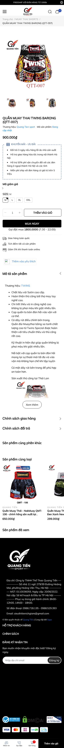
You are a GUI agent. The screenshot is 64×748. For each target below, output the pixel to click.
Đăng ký (54, 660)
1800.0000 (31, 229)
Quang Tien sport (26, 126)
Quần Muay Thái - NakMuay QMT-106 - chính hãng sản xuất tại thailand (22, 514)
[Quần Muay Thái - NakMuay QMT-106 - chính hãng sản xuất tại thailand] (22, 484)
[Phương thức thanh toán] (25, 729)
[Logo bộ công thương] (32, 718)
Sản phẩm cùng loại (17, 459)
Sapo (49, 619)
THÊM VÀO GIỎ (42, 212)
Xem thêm (32, 404)
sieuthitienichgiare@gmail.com (31, 613)
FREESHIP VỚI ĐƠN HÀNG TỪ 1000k (30, 2)
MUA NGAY (32, 223)
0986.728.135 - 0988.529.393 (40, 608)
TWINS (25, 285)
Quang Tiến (28, 619)
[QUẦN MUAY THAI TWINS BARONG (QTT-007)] (32, 64)
